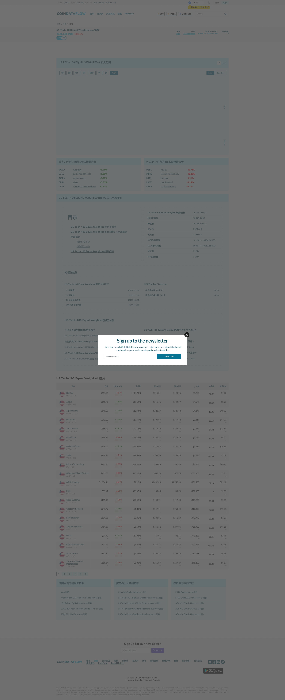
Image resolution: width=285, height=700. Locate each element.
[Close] (186, 334)
